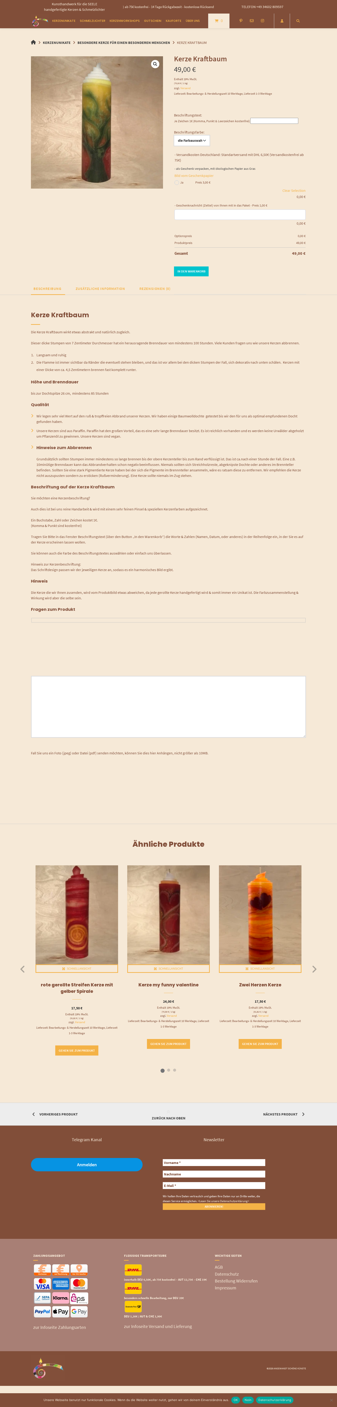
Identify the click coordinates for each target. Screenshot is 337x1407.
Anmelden (87, 1164)
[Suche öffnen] (298, 21)
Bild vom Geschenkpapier (194, 175)
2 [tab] (168, 1070)
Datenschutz (227, 1274)
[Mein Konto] (282, 21)
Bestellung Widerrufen (236, 1281)
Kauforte (173, 21)
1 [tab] (163, 1070)
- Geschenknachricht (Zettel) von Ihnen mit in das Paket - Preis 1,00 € (220, 205)
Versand (185, 88)
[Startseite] (40, 21)
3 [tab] (174, 1070)
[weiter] (314, 969)
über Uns (193, 21)
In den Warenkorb (191, 271)
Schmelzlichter (92, 21)
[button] (155, 64)
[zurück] (23, 969)
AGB (219, 1267)
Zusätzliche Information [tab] (100, 288)
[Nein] (331, 1400)
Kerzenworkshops (125, 21)
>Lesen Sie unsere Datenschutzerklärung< (223, 1201)
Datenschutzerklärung (274, 1400)
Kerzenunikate (63, 21)
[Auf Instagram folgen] (262, 21)
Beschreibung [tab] (47, 288)
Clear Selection (294, 190)
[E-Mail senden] (251, 21)
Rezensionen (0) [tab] (155, 288)
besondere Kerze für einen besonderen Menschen (123, 42)
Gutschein (152, 21)
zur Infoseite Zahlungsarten (59, 1327)
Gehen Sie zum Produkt (77, 1050)
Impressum (225, 1288)
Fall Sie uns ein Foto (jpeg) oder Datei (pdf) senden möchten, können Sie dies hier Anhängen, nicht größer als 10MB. (119, 753)
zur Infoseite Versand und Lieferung (158, 1326)
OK (236, 1400)
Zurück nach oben (168, 1118)
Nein (248, 1400)
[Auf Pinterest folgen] (241, 21)
